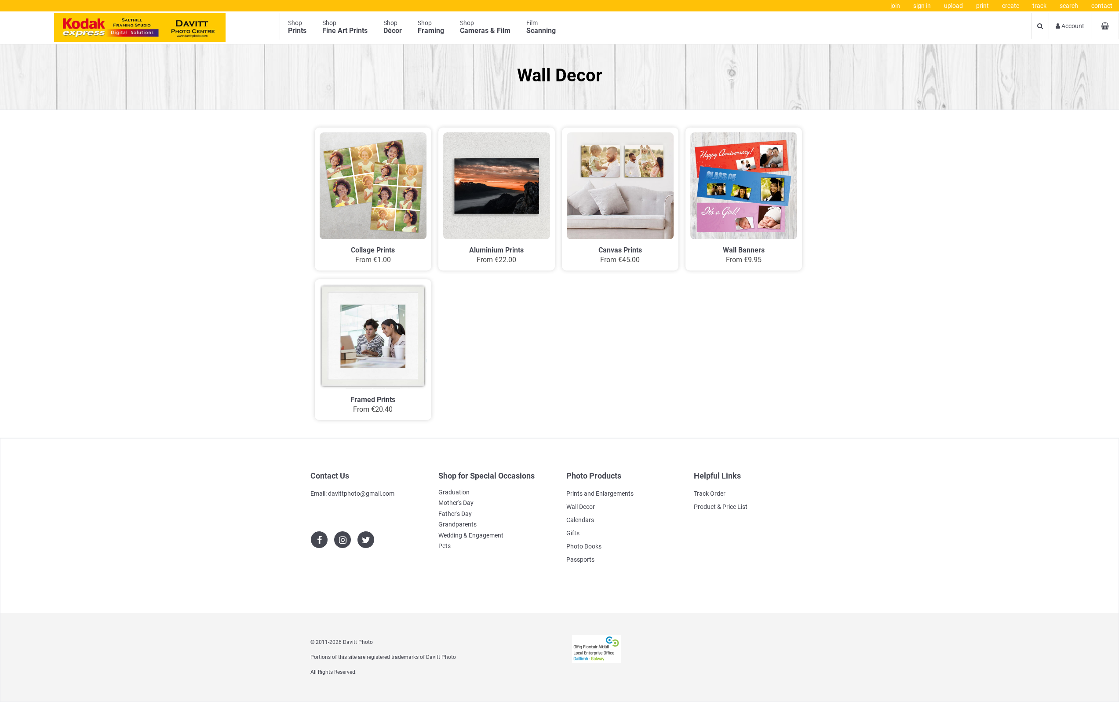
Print (982, 5)
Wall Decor (580, 506)
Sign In (922, 5)
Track (1039, 5)
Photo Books (583, 546)
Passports (580, 559)
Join (895, 5)
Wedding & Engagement (470, 535)
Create (1010, 5)
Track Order (709, 493)
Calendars (580, 519)
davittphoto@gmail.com (361, 493)
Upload (953, 5)
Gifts (573, 533)
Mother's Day (456, 502)
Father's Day (455, 513)
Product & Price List (720, 506)
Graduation (454, 492)
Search (1069, 5)
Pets (444, 545)
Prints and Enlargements (600, 493)
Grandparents (457, 524)
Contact (1101, 5)
